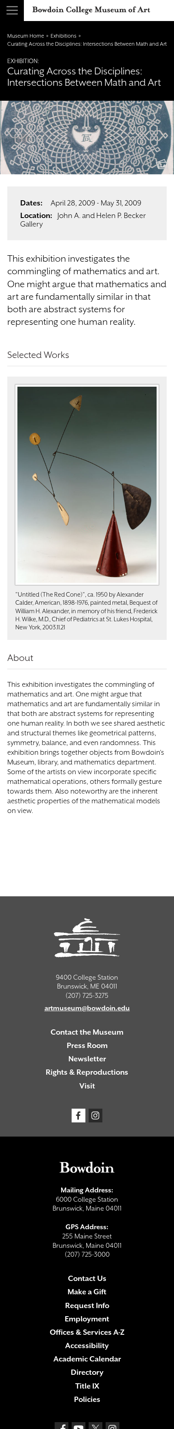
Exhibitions (63, 36)
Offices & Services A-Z (87, 1332)
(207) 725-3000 (87, 1254)
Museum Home (25, 36)
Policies (87, 1399)
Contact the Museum (87, 1032)
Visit (87, 1086)
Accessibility (87, 1345)
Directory (87, 1372)
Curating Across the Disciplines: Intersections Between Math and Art (87, 44)
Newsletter (87, 1058)
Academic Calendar (87, 1359)
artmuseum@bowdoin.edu (87, 1008)
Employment (87, 1319)
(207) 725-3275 (87, 995)
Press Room (87, 1045)
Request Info (87, 1305)
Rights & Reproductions (87, 1072)
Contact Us (87, 1278)
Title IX (87, 1386)
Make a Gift (87, 1291)
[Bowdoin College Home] (87, 1167)
